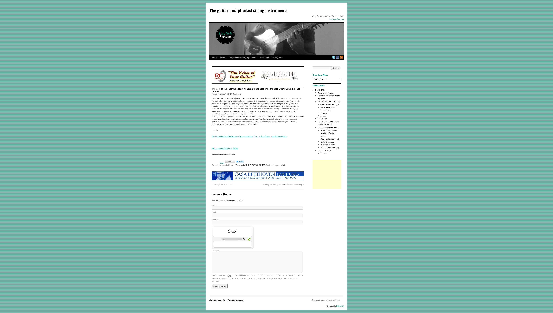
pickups (323, 113)
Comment (215, 250)
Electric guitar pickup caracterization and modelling (283, 184)
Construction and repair (330, 104)
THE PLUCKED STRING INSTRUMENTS (329, 123)
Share (222, 163)
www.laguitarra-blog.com (271, 57)
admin (238, 94)
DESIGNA (340, 306)
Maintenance (325, 110)
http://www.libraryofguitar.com (243, 57)
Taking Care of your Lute (222, 184)
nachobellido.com (337, 19)
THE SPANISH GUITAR (328, 127)
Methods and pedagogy (329, 147)
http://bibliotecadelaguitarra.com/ (225, 148)
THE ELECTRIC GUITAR (255, 165)
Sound (323, 115)
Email (214, 212)
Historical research (328, 144)
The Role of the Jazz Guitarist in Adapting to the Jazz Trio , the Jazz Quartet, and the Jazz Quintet (249, 136)
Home (214, 57)
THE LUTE (323, 118)
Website (215, 219)
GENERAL (320, 90)
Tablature (324, 153)
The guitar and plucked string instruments (248, 10)
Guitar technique (327, 141)
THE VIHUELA (324, 150)
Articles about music (326, 92)
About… (223, 57)
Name (214, 205)
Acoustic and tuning (328, 130)
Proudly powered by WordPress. (327, 300)
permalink (281, 165)
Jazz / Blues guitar (238, 165)
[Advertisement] (327, 174)
